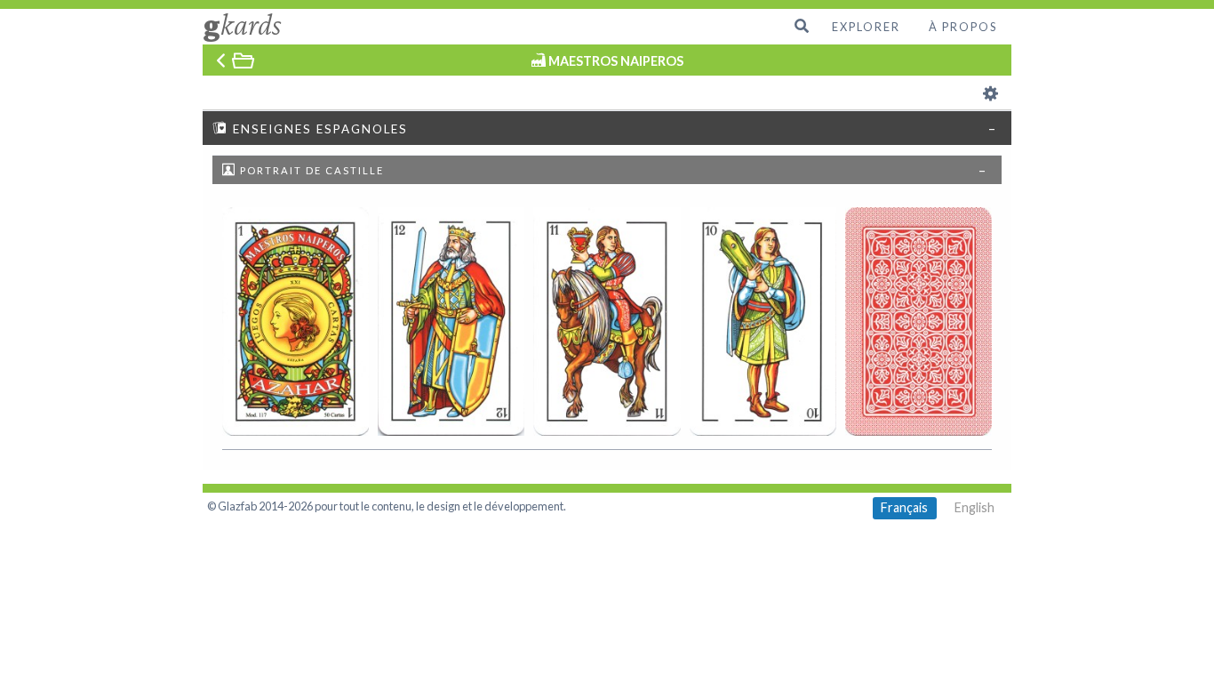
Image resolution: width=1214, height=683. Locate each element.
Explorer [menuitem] (866, 27)
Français (904, 507)
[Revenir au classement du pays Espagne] (236, 60)
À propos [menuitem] (963, 27)
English (974, 507)
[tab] (607, 127)
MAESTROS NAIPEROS (615, 60)
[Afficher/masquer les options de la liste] (990, 92)
